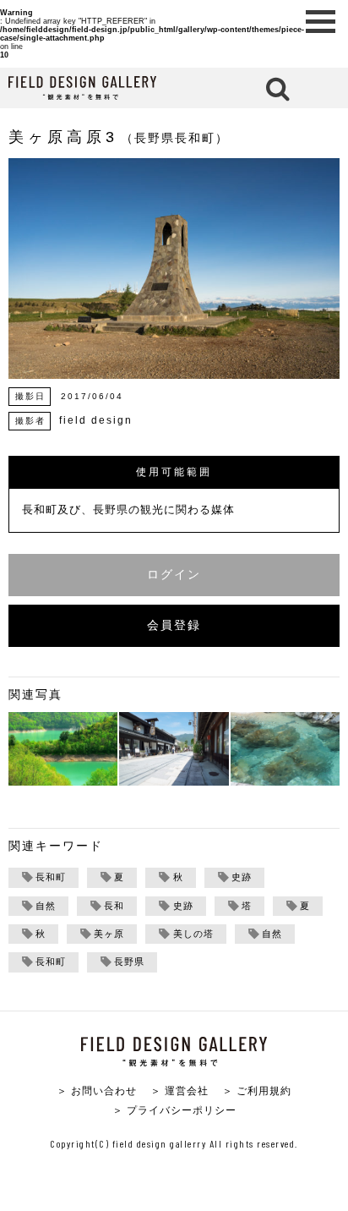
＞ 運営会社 (179, 1090)
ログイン (174, 574)
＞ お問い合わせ (97, 1090)
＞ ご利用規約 (256, 1090)
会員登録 (174, 625)
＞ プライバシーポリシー (174, 1109)
